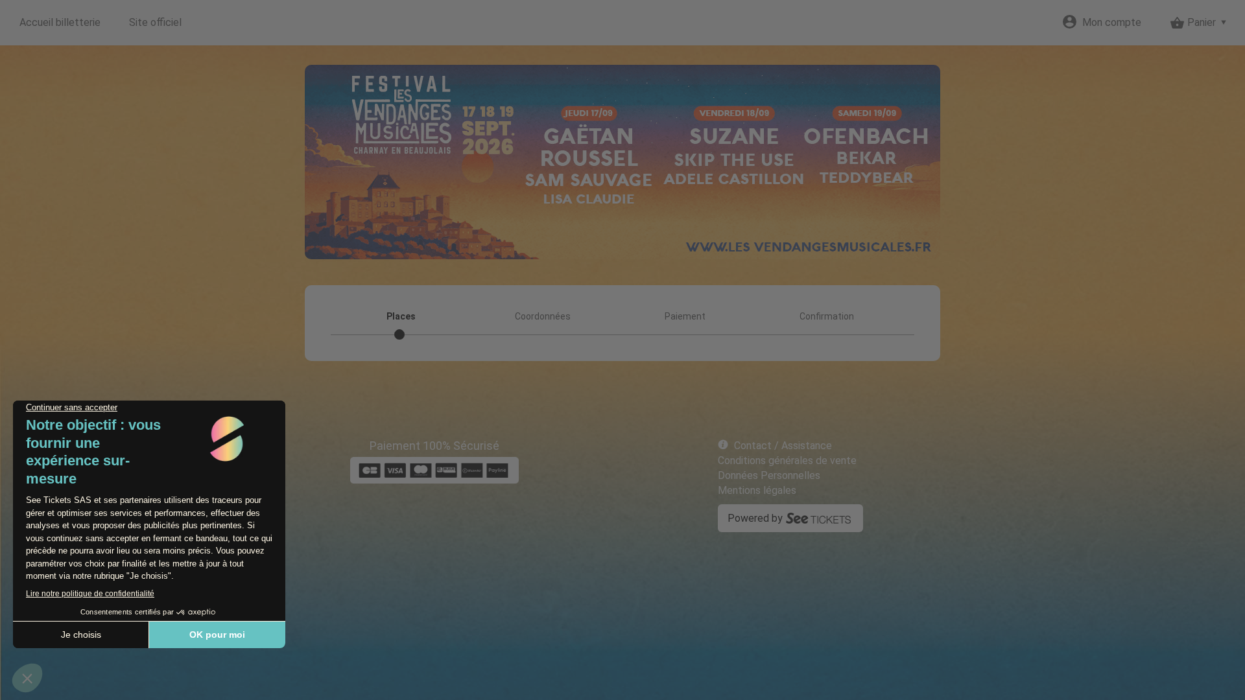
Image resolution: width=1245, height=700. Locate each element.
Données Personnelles (769, 475)
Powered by (755, 518)
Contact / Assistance (783, 445)
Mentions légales (757, 490)
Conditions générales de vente (787, 460)
